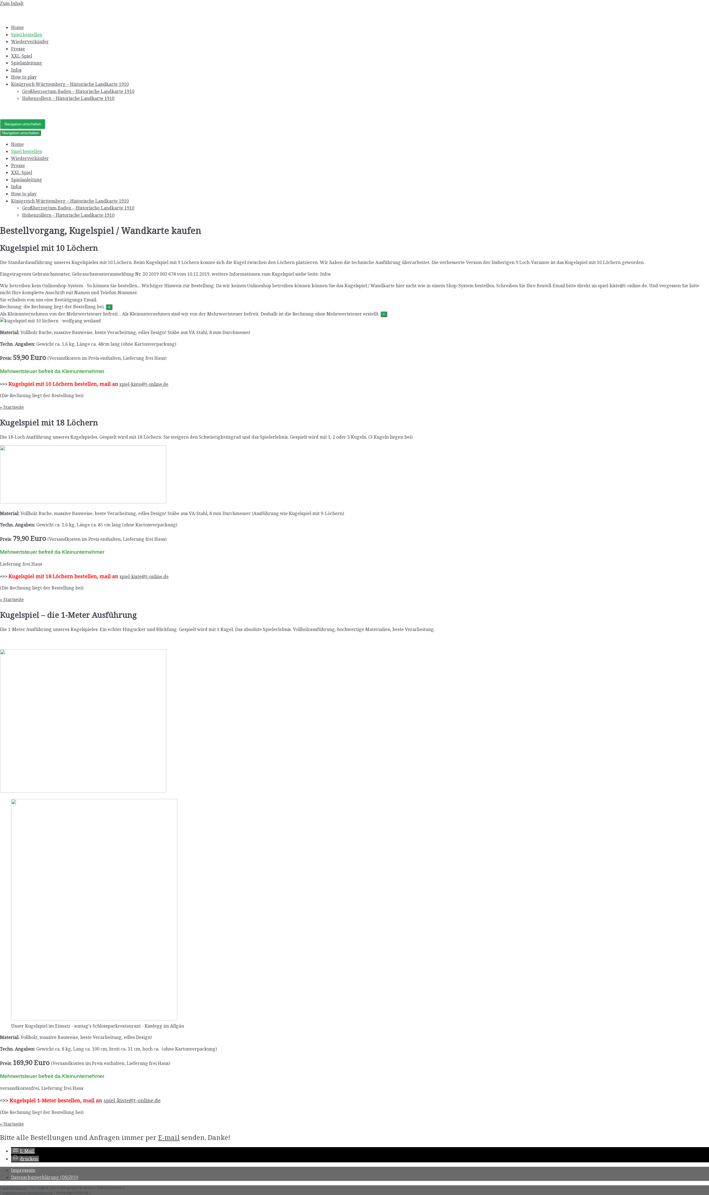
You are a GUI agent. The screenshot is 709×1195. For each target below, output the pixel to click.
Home (17, 27)
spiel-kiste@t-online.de (143, 384)
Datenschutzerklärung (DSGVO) (44, 1177)
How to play (24, 77)
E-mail (169, 1137)
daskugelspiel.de (14, 1188)
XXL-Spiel (21, 56)
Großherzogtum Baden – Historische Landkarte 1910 (78, 91)
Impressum (23, 1170)
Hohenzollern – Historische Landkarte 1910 (68, 98)
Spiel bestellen (26, 35)
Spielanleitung (26, 63)
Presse (18, 49)
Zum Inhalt (12, 3)
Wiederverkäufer (30, 41)
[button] (23, 1151)
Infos (16, 70)
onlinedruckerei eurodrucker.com (27, 1193)
